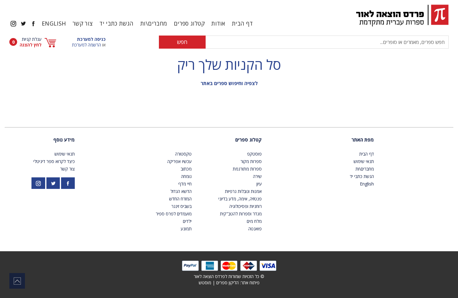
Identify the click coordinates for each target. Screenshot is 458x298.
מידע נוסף (64, 139)
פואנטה (255, 229)
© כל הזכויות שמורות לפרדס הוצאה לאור (229, 276)
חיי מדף (185, 184)
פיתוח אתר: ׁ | (229, 283)
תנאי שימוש (364, 161)
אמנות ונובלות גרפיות (243, 191)
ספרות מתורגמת (247, 169)
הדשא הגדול (181, 191)
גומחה (186, 176)
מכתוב (186, 169)
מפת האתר (362, 139)
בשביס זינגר (181, 206)
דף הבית (242, 23)
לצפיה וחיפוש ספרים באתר (229, 83)
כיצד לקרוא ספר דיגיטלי (54, 161)
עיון (259, 184)
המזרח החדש (180, 199)
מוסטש (205, 283)
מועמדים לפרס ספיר (174, 214)
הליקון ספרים (227, 283)
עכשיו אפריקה (179, 161)
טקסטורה (183, 154)
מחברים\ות (153, 23)
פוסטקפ (254, 154)
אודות (218, 23)
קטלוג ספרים (248, 139)
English (54, 23)
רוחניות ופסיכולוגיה (245, 206)
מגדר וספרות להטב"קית (241, 214)
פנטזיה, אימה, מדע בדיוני (240, 199)
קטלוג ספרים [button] (189, 23)
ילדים (187, 221)
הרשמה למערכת (86, 45)
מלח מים (254, 221)
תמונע (186, 229)
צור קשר (83, 23)
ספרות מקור (251, 161)
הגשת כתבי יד (116, 23)
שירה (257, 176)
